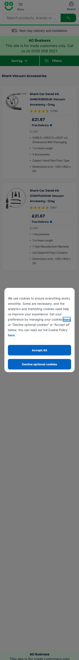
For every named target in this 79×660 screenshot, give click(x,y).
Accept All (39, 350)
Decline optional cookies (39, 364)
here (66, 319)
